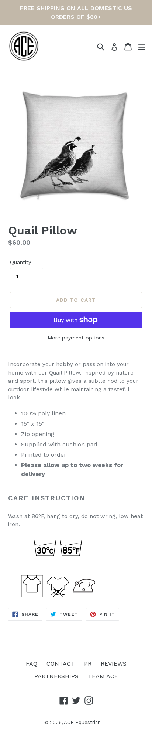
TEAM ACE (103, 676)
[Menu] (142, 46)
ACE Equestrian (82, 722)
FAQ (31, 663)
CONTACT (60, 663)
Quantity (20, 262)
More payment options (76, 338)
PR (87, 663)
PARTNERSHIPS (56, 676)
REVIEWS (114, 663)
